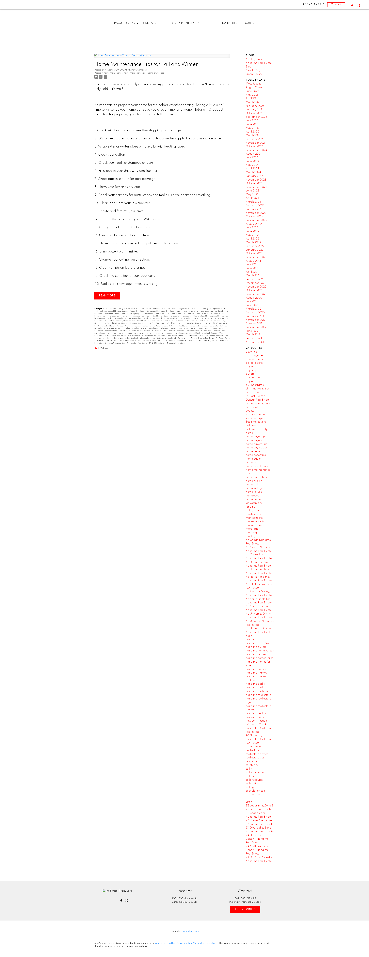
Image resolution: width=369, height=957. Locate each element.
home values (199, 316)
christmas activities (257, 388)
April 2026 (252, 98)
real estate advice (175, 336)
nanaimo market (139, 331)
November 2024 (256, 143)
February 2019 (254, 338)
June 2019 (252, 331)
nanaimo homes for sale (104, 331)
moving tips (204, 318)
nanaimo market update (157, 331)
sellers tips (129, 338)
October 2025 (254, 113)
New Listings (253, 70)
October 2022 (254, 216)
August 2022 (254, 224)
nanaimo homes (197, 328)
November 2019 (255, 320)
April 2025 (252, 131)
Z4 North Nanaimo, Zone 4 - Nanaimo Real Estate (126, 343)
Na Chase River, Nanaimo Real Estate (158, 321)
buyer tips (166, 309)
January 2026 (254, 109)
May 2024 (252, 165)
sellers (108, 338)
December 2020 (256, 283)
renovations (204, 336)
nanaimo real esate (204, 331)
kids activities (100, 318)
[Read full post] (162, 57)
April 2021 (252, 272)
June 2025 (252, 124)
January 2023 (254, 209)
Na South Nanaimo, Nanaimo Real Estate (134, 326)
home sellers (175, 316)
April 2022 (252, 238)
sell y (222, 336)
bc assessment (134, 309)
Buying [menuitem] (131, 23)
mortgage (193, 318)
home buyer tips (134, 313)
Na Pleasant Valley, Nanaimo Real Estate (196, 323)
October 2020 (254, 290)
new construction (187, 333)
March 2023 (253, 202)
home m (98, 316)
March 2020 (253, 309)
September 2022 (256, 220)
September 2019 (256, 327)
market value (171, 318)
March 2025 (253, 135)
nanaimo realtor (157, 333)
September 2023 (256, 187)
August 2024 (254, 154)
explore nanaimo (191, 311)
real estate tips (191, 336)
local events (133, 318)
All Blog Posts (254, 59)
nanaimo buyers (161, 328)
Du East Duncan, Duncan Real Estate (130, 311)
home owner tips (156, 73)
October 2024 (254, 146)
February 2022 (255, 246)
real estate (162, 336)
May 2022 (252, 235)
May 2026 (252, 95)
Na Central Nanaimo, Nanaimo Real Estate (123, 321)
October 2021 (254, 253)
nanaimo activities (145, 328)
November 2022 (256, 213)
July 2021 (251, 264)
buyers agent (185, 309)
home (123, 313)
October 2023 (254, 183)
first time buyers (206, 311)
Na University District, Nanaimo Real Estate (171, 326)
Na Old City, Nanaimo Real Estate (163, 323)
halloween (98, 313)
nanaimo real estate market (137, 333)
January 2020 (255, 316)
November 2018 (255, 342)
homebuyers (211, 316)
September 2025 (256, 117)
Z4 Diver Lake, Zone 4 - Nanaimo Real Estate (175, 341)
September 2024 (256, 150)
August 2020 (254, 298)
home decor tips (205, 313)
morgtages (183, 318)
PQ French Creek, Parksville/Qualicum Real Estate (258, 728)
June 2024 (252, 161)
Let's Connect (245, 909)
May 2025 (252, 128)
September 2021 (256, 257)
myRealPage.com (190, 931)
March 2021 (253, 275)
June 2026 (252, 91)
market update (158, 318)
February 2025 (255, 139)
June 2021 (252, 268)
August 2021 (253, 261)
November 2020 (256, 286)
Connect (336, 4)
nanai (124, 328)
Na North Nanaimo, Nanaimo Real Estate (130, 323)
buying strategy (209, 309)
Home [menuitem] (118, 23)
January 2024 (254, 176)
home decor (192, 313)
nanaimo (132, 328)
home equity (219, 313)
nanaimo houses (123, 331)
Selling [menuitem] (148, 23)
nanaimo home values (179, 328)
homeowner (223, 316)
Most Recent (253, 83)
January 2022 (254, 250)
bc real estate (148, 309)
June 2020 (252, 305)
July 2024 (252, 157)
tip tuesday (161, 338)
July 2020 (252, 301)
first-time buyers (221, 311)
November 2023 (256, 180)
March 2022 (253, 242)
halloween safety (112, 313)
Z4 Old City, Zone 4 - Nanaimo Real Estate (166, 343)
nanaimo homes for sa (214, 328)
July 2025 (252, 120)
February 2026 (255, 106)
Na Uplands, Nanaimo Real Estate (204, 326)
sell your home (255, 772)
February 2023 (255, 205)
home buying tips (178, 313)
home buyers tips (162, 313)
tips (169, 338)
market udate (145, 318)
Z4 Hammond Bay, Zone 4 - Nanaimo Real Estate (257, 839)
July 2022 (252, 227)
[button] (352, 5)
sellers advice (118, 338)
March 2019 (253, 334)
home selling (187, 316)
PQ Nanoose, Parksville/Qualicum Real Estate (124, 336)
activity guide (121, 309)
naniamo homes (172, 333)
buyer (158, 309)
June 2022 (252, 231)
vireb (174, 338)
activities (110, 309)
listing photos (121, 318)
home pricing (163, 316)
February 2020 (255, 312)
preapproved (150, 336)
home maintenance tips (135, 73)
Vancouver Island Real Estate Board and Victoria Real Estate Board (186, 943)
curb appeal (108, 311)
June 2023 (252, 190)
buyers (175, 309)
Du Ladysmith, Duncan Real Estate (161, 311)
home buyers (147, 313)
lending (110, 318)
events (180, 311)
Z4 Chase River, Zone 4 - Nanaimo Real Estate (135, 341)
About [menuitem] (246, 23)
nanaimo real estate (258, 695)
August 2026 (254, 87)
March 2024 (253, 172)
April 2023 (252, 198)
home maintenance (113, 73)
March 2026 (253, 102)
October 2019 (254, 323)
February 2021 (254, 279)
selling (138, 338)
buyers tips (196, 309)
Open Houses (254, 74)
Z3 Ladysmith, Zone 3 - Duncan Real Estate (196, 338)
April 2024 (252, 168)
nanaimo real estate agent (112, 333)
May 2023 (252, 194)
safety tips (214, 336)
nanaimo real (189, 331)
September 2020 (256, 294)
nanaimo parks (175, 331)
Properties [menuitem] (228, 23)
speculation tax (149, 338)
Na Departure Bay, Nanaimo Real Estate (192, 321)
